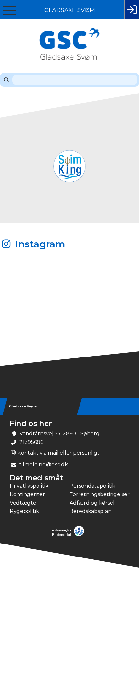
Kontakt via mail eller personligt (58, 453)
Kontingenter (27, 494)
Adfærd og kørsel (92, 503)
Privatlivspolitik (29, 486)
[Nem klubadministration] (69, 535)
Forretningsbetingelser (99, 494)
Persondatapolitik (92, 486)
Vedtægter (24, 503)
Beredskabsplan (91, 511)
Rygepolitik (24, 511)
